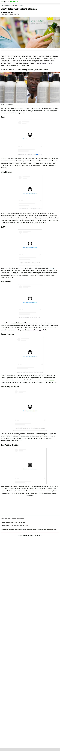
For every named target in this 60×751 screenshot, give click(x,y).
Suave (52, 268)
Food (15, 5)
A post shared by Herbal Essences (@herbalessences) (30, 372)
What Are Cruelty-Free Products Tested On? (14, 526)
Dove (26, 158)
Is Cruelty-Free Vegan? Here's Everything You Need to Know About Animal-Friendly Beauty (28, 529)
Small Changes (9, 5)
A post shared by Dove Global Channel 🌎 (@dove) (30, 154)
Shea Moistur (16, 213)
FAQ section (5, 493)
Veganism (20, 5)
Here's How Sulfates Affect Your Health (13, 522)
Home (2, 5)
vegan (51, 434)
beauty (44, 213)
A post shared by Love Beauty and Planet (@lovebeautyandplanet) (30, 428)
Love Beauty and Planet (19, 434)
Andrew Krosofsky (8, 12)
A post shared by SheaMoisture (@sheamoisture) (30, 208)
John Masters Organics (9, 486)
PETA (30, 165)
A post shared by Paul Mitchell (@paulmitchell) (30, 317)
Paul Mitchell (18, 323)
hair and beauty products (38, 330)
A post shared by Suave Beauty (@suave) (30, 262)
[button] (3, 2)
